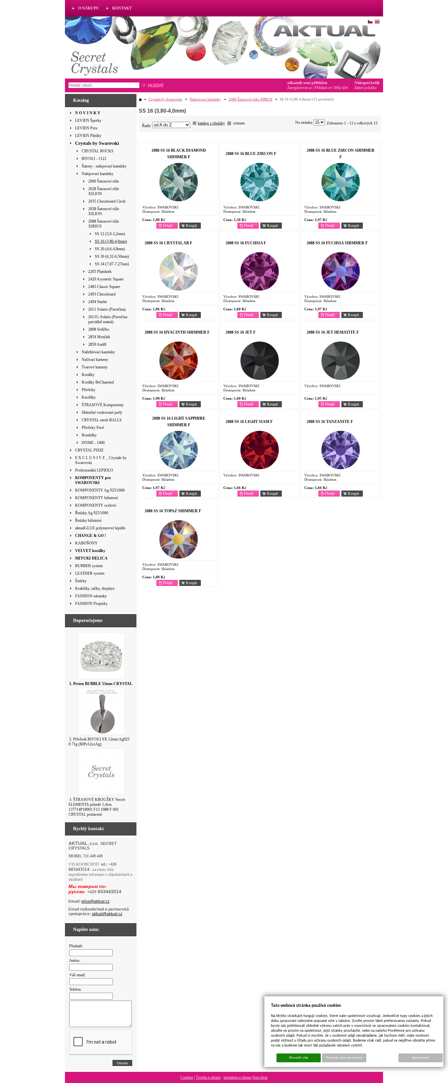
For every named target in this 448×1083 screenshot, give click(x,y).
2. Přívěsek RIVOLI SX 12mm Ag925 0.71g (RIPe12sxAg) (99, 741)
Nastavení (420, 1057)
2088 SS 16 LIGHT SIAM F (249, 421)
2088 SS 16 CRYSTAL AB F (168, 243)
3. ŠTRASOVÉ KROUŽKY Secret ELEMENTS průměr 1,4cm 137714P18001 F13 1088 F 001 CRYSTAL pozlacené (97, 807)
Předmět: (76, 946)
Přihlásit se (323, 87)
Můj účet (341, 87)
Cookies (186, 1077)
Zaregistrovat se (299, 87)
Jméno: (74, 960)
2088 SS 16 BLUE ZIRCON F (251, 153)
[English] (377, 21)
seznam (239, 123)
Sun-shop (260, 1077)
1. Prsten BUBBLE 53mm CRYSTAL (100, 683)
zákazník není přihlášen (307, 82)
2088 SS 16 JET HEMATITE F (333, 332)
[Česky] (370, 21)
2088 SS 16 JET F (240, 332)
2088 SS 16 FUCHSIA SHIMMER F (337, 243)
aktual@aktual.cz (107, 914)
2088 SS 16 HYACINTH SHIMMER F (177, 332)
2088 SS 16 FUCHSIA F (246, 243)
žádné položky (366, 87)
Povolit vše (298, 1057)
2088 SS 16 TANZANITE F (330, 421)
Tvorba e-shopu (208, 1077)
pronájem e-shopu (238, 1077)
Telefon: (75, 989)
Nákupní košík (367, 82)
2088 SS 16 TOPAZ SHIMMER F (173, 511)
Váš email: (77, 975)
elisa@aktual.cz (95, 901)
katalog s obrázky (211, 123)
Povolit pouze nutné (344, 1057)
